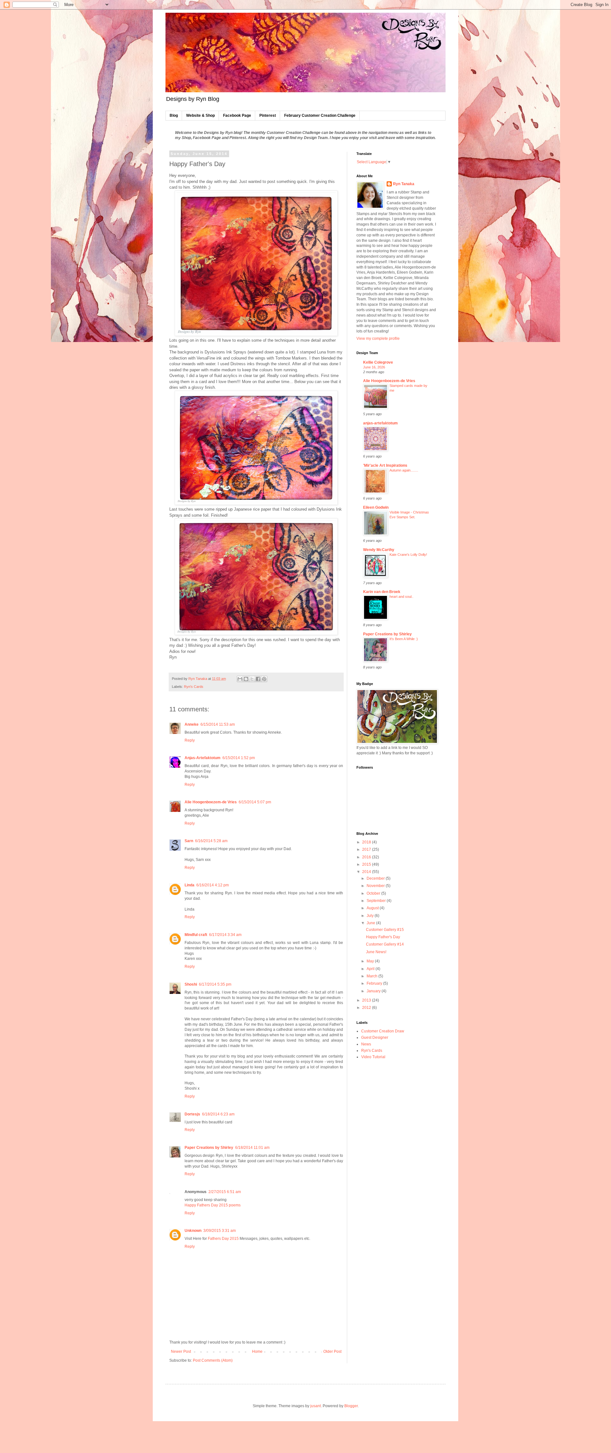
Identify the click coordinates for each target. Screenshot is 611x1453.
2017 (367, 849)
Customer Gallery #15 (385, 929)
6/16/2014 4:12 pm (212, 885)
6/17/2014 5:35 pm (215, 984)
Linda (189, 885)
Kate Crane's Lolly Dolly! (408, 554)
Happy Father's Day (383, 937)
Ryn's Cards (193, 686)
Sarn (189, 841)
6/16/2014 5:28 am (211, 841)
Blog (174, 115)
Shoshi (191, 984)
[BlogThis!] (246, 679)
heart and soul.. (401, 596)
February (375, 983)
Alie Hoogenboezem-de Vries (211, 802)
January (374, 991)
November (376, 886)
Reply (190, 740)
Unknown (193, 1230)
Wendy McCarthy (378, 550)
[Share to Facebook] (258, 679)
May (371, 961)
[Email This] (240, 679)
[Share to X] (252, 679)
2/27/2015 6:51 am (224, 1192)
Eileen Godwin (376, 507)
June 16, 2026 (374, 367)
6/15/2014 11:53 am (217, 724)
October (374, 893)
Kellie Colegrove (378, 362)
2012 (367, 1007)
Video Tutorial (373, 1057)
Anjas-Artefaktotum (203, 758)
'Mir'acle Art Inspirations (385, 465)
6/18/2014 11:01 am (252, 1147)
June (371, 923)
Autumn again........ (404, 470)
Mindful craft (196, 935)
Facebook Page (237, 115)
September (377, 900)
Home (257, 1351)
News (366, 1044)
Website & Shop (200, 115)
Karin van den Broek (381, 592)
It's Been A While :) (404, 639)
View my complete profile (378, 338)
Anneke (192, 724)
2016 (367, 857)
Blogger (351, 1406)
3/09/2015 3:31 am (219, 1230)
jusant (315, 1406)
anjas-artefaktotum (380, 423)
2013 (367, 1000)
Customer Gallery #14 (385, 944)
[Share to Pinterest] (264, 679)
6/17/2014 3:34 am (225, 935)
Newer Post (181, 1351)
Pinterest (267, 115)
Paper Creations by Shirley (209, 1147)
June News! (376, 952)
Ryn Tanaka (403, 184)
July (371, 915)
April (371, 969)
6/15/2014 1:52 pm (238, 758)
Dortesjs (192, 1114)
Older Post (332, 1351)
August (373, 908)
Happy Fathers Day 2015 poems (213, 1205)
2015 (367, 864)
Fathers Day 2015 (223, 1238)
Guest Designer (374, 1037)
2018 (367, 842)
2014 (367, 872)
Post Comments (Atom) (213, 1360)
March (372, 976)
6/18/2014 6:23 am (218, 1114)
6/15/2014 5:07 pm (255, 802)
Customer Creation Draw (382, 1031)
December (376, 878)
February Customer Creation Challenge (319, 115)
